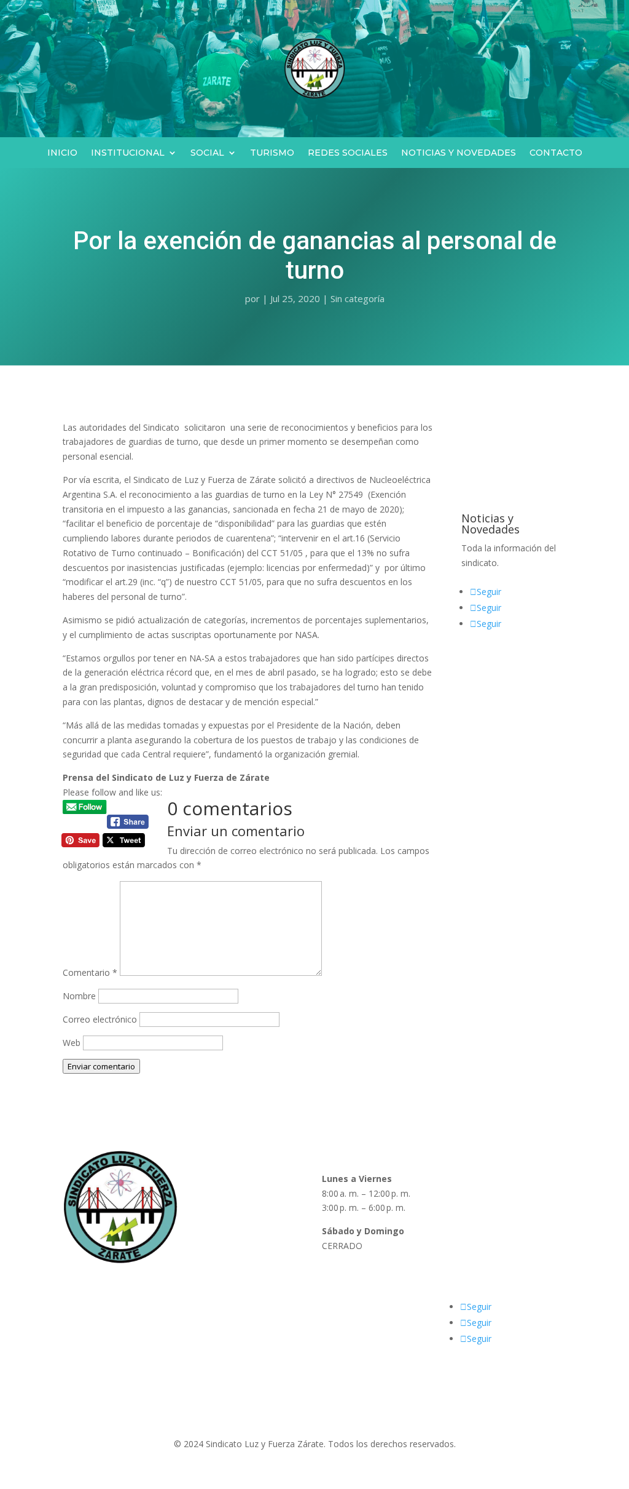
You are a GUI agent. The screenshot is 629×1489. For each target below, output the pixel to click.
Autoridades (216, 1193)
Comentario (90, 972)
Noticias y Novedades (458, 153)
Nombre (79, 996)
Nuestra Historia (224, 1207)
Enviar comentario (101, 1066)
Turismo (272, 153)
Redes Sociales (348, 153)
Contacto (555, 153)
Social (207, 153)
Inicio (62, 153)
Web (71, 1042)
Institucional (128, 153)
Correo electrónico (100, 1019)
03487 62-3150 (481, 1245)
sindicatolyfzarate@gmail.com (511, 1284)
